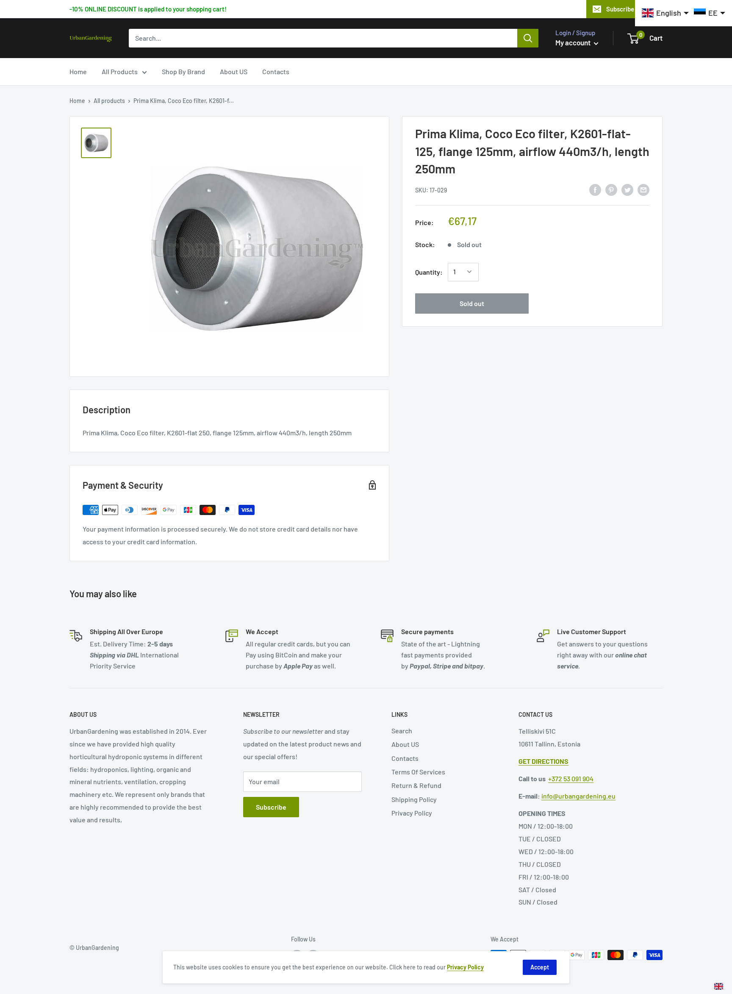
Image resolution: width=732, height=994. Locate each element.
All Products (120, 71)
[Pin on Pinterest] (611, 189)
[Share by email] (643, 189)
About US (233, 71)
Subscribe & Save (630, 9)
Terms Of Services (418, 772)
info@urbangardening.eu (578, 796)
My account (573, 42)
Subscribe (271, 807)
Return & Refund (416, 785)
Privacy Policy (411, 813)
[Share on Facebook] (595, 189)
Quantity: (429, 271)
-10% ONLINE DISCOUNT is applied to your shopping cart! (148, 9)
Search (401, 731)
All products (109, 100)
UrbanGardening (97, 947)
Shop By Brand (183, 71)
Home (78, 71)
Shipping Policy (414, 799)
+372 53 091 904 (570, 778)
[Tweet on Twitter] (627, 189)
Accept (539, 967)
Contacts (275, 71)
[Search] (527, 38)
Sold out (472, 303)
